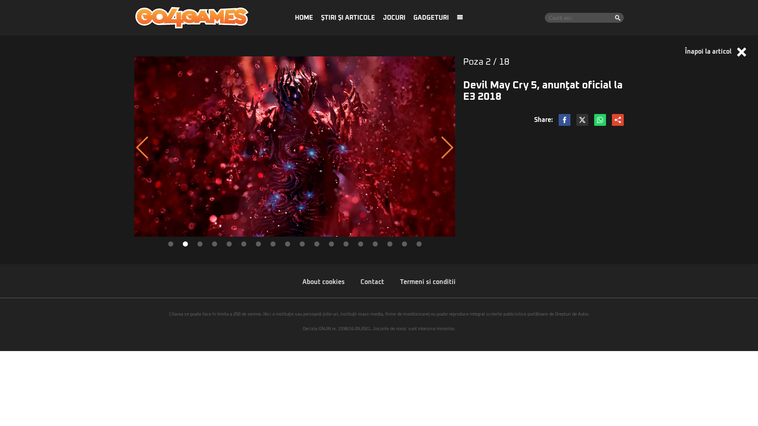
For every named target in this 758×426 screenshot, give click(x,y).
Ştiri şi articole (348, 18)
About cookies (323, 282)
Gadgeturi (431, 18)
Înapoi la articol (709, 52)
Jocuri (394, 18)
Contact (372, 282)
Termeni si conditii (428, 282)
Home (304, 18)
